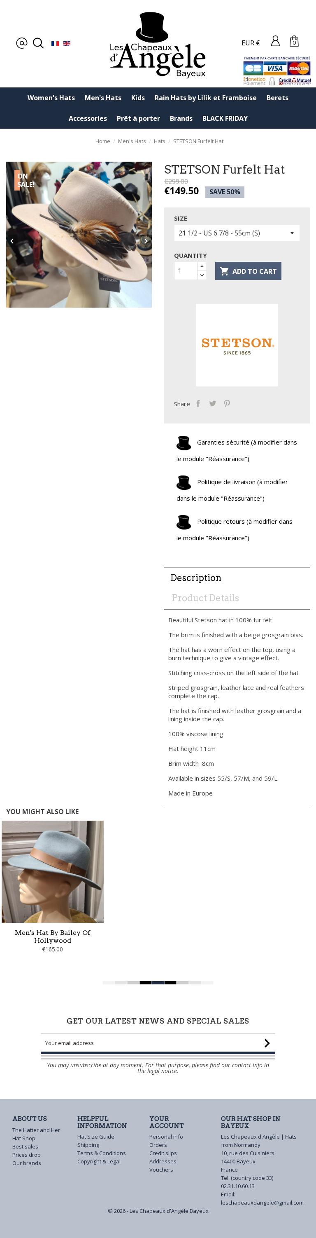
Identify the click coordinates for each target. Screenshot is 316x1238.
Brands (181, 118)
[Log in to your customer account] (275, 40)
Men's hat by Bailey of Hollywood (53, 937)
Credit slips (163, 1153)
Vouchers (161, 1169)
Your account (166, 1122)
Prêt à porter (138, 118)
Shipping (88, 1145)
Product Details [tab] (205, 598)
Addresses (163, 1161)
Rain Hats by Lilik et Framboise (206, 97)
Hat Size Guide (95, 1136)
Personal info (166, 1136)
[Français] (55, 43)
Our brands (26, 1163)
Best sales (25, 1146)
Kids (138, 97)
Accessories (88, 118)
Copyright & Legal (99, 1161)
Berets (277, 97)
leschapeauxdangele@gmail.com (262, 1202)
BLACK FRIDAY (225, 118)
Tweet (212, 403)
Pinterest (227, 403)
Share (198, 403)
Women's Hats (51, 97)
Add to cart (248, 271)
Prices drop (26, 1154)
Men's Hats (103, 97)
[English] (66, 43)
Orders (158, 1145)
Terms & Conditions (101, 1153)
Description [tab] (195, 577)
